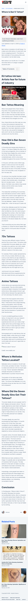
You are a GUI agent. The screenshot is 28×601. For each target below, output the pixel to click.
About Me (18, 599)
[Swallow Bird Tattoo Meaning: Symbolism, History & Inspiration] (14, 553)
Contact (24, 599)
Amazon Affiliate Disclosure (8, 599)
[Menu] (25, 2)
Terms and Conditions (15, 597)
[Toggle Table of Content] (16, 69)
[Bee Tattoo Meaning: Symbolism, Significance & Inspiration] (14, 575)
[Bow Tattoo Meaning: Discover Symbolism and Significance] (14, 531)
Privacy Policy (5, 597)
